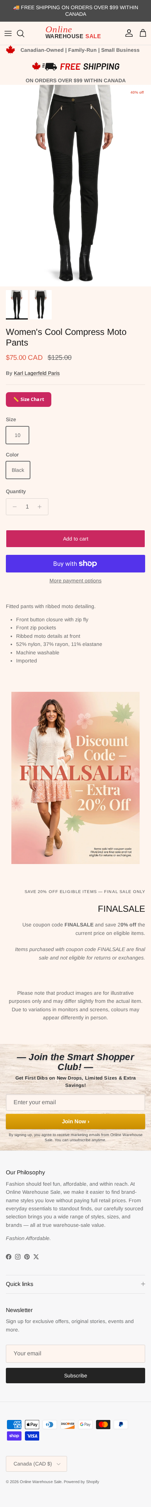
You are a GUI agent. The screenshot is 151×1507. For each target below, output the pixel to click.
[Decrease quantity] (12, 507)
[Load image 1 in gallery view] (75, 185)
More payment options (75, 580)
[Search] (24, 33)
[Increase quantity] (41, 507)
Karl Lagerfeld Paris (37, 373)
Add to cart (75, 539)
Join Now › (75, 1121)
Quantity (16, 491)
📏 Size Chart (28, 399)
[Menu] (8, 33)
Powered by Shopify (81, 1481)
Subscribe (75, 1375)
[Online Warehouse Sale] (75, 33)
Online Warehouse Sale (41, 1481)
